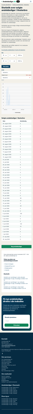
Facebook (2, 354)
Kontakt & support (6, 360)
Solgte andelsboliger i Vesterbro (21, 4)
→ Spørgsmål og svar (9, 266)
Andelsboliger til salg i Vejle (9, 401)
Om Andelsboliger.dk (7, 359)
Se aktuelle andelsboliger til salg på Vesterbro (13, 50)
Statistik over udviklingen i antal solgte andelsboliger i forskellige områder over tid (15, 287)
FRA (2, 52)
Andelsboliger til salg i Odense (9, 390)
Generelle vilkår (5, 363)
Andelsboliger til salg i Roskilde (9, 403)
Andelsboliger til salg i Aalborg (9, 391)
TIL (2, 58)
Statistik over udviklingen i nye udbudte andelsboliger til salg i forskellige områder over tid (16, 283)
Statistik (4, 379)
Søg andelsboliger (16, 246)
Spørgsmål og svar (6, 377)
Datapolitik (4, 366)
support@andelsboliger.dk (8, 345)
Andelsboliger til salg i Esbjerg (9, 393)
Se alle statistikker (6, 4)
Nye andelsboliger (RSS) (8, 370)
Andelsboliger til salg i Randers (9, 398)
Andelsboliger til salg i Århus (9, 389)
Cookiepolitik (5, 367)
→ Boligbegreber (8, 268)
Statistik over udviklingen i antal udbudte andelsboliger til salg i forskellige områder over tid (16, 279)
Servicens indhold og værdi (9, 365)
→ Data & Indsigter (8, 264)
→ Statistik (6, 270)
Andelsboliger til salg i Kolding (9, 400)
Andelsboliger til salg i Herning (9, 404)
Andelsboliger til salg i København (10, 387)
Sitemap (4, 369)
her (16, 255)
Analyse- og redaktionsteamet (9, 382)
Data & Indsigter (6, 376)
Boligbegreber (5, 380)
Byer (3, 70)
